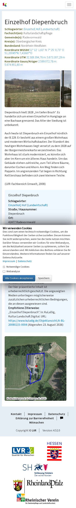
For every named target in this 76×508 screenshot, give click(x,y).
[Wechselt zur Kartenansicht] (38, 368)
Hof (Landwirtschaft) (48, 29)
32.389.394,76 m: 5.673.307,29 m (45, 57)
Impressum (35, 414)
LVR (34, 430)
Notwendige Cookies (18, 267)
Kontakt (16, 414)
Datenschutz (56, 414)
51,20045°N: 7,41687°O (18, 53)
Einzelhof (29, 29)
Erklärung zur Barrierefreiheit (35, 418)
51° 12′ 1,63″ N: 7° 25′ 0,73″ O (46, 50)
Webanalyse (13, 271)
